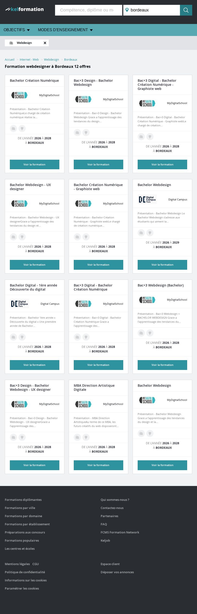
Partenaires (109, 516)
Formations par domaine (23, 516)
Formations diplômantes (23, 499)
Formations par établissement (27, 524)
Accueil (9, 59)
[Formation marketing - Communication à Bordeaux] (13, 236)
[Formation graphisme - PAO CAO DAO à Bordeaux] (141, 136)
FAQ (104, 524)
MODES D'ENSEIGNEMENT (63, 30)
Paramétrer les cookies (22, 588)
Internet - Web (29, 59)
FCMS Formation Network (120, 532)
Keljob (105, 540)
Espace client (110, 564)
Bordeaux (70, 59)
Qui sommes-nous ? (115, 499)
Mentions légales (17, 564)
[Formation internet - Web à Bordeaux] (141, 232)
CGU (35, 564)
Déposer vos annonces (117, 572)
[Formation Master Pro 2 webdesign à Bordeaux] (86, 437)
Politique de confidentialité (25, 572)
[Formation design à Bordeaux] (13, 128)
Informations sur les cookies (26, 580)
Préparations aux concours (25, 532)
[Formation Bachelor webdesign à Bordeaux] (22, 128)
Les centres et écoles (20, 548)
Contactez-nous (112, 508)
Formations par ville (20, 508)
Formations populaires (22, 540)
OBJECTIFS (14, 30)
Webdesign (51, 59)
